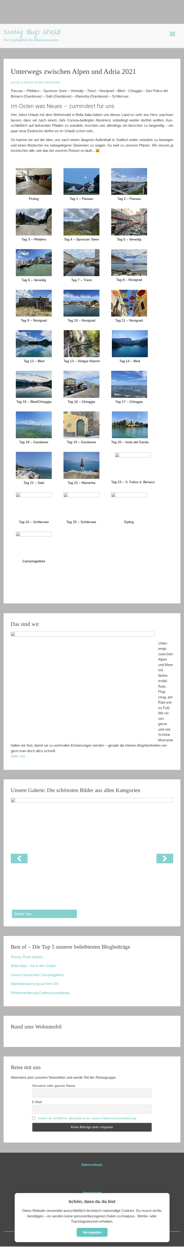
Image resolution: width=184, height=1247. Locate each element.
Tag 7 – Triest (81, 280)
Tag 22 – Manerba (81, 483)
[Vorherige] (19, 858)
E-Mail (37, 1102)
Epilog (129, 522)
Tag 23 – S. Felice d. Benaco (133, 482)
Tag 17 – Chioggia (129, 402)
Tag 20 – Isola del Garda (130, 442)
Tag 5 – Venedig (129, 239)
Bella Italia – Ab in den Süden (33, 966)
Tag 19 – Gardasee (81, 442)
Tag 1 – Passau (81, 199)
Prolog (34, 199)
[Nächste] (164, 858)
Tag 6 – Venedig (34, 280)
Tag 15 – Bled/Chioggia (34, 402)
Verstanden (92, 1232)
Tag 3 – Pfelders (34, 239)
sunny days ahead (32, 32)
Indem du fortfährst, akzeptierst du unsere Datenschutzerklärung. (87, 1118)
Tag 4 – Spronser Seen (81, 239)
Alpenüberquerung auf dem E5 (34, 984)
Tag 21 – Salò (33, 483)
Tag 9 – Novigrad (34, 320)
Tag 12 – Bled (33, 361)
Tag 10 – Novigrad (81, 320)
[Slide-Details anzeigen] (92, 858)
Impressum (92, 1193)
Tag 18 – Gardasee (33, 442)
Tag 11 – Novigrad (129, 320)
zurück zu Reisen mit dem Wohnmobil (35, 82)
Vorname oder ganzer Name (53, 1086)
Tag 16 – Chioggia (81, 402)
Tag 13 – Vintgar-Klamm (81, 361)
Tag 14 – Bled (129, 361)
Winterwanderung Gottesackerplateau (40, 993)
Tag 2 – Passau (129, 199)
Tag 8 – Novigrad (129, 280)
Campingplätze (34, 561)
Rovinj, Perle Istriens (27, 957)
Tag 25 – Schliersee (81, 522)
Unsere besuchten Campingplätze (37, 975)
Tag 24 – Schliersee (34, 522)
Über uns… (20, 756)
